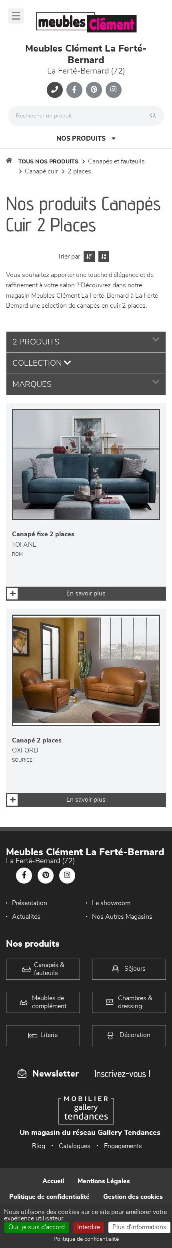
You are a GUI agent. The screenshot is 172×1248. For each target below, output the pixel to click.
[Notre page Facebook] (74, 90)
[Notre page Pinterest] (94, 90)
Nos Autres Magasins (122, 917)
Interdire (88, 1227)
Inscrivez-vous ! (122, 1073)
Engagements (123, 1146)
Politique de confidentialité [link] (86, 1239)
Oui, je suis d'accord (36, 1227)
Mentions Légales (104, 1181)
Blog (38, 1146)
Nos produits (81, 138)
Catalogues (74, 1146)
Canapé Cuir (41, 171)
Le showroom (111, 903)
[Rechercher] (155, 116)
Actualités (26, 917)
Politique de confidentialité (49, 1197)
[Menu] (16, 16)
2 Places (79, 171)
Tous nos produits (48, 162)
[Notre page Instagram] (114, 90)
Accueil (53, 1181)
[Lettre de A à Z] (102, 256)
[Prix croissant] (88, 256)
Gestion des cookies (133, 1197)
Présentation (29, 903)
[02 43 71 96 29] (55, 90)
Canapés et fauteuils (116, 161)
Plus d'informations (139, 1227)
